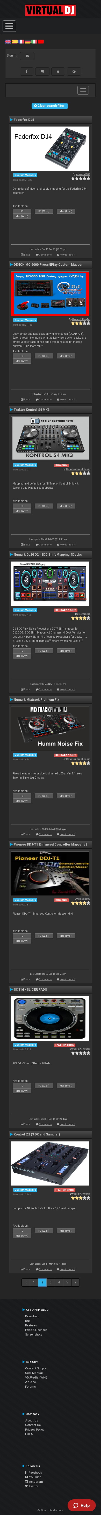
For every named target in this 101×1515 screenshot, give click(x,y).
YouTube (34, 1477)
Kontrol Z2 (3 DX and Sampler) (37, 1134)
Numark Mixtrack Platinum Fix (36, 699)
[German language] (28, 41)
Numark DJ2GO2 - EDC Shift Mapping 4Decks (48, 554)
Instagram (35, 1481)
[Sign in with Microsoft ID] (42, 71)
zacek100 (84, 898)
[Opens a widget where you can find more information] (81, 1505)
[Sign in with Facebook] (26, 71)
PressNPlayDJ (81, 319)
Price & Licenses (36, 1330)
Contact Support (36, 1368)
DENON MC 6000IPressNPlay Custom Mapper (48, 264)
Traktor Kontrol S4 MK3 (31, 410)
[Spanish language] (14, 41)
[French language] (21, 41)
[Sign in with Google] (74, 71)
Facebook (34, 1472)
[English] (8, 41)
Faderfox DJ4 (24, 120)
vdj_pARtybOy (81, 1048)
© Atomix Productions (51, 1510)
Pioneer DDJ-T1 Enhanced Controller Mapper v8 (50, 844)
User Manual (34, 1373)
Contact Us (33, 1425)
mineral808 (83, 174)
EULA (29, 1434)
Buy (28, 1320)
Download (32, 1316)
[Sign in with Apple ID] (58, 71)
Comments (45, 254)
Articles (30, 1382)
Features (31, 1325)
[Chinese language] (41, 41)
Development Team (78, 469)
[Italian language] (34, 41)
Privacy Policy (34, 1429)
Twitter (33, 1486)
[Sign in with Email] (27, 56)
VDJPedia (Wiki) (36, 1377)
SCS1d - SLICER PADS (30, 989)
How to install (67, 254)
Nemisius (84, 613)
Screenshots (33, 1334)
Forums (30, 1386)
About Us (31, 1420)
